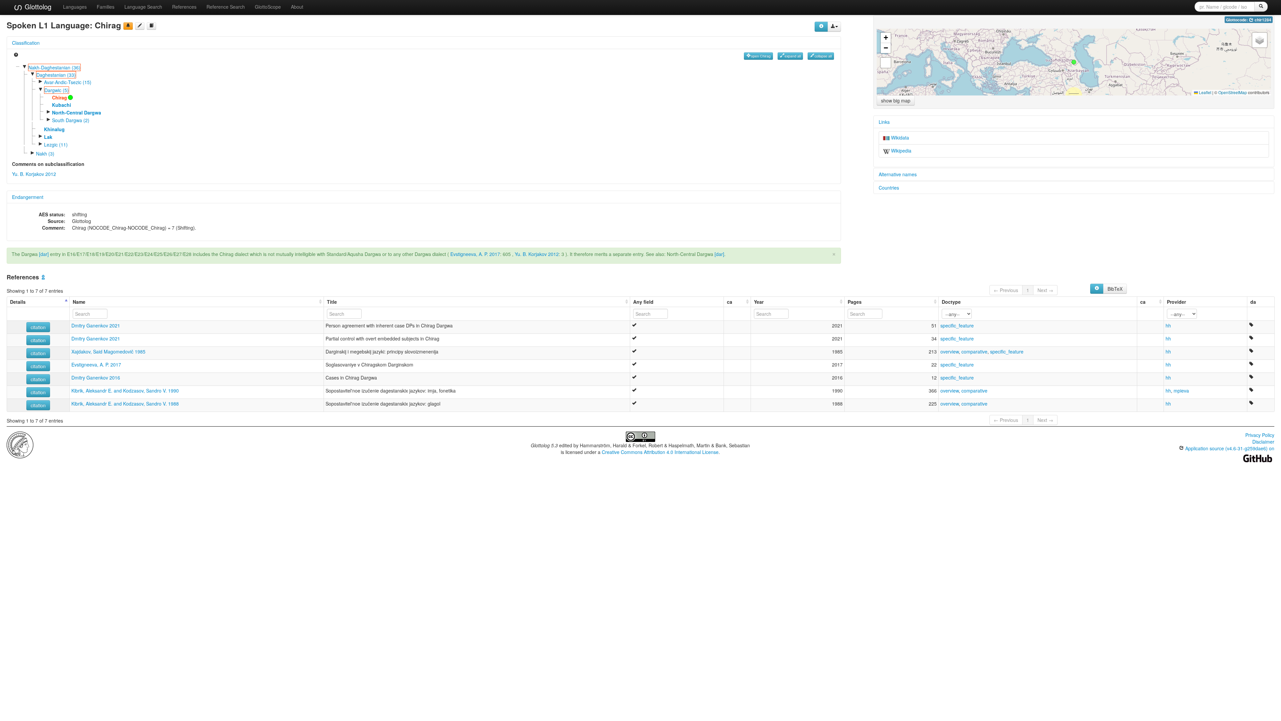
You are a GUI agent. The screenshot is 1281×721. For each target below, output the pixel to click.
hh (1168, 325)
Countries (889, 187)
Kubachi (61, 104)
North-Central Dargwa (76, 112)
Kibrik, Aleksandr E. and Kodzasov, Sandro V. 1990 (125, 390)
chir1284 (1262, 20)
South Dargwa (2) (70, 120)
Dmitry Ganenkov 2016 (95, 377)
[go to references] (151, 26)
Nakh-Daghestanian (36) (54, 67)
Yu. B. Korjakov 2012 (34, 174)
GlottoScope (268, 6)
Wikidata (899, 137)
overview (949, 351)
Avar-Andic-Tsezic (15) (67, 82)
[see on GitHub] (139, 26)
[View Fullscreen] (886, 63)
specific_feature (957, 325)
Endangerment (27, 197)
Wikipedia (900, 150)
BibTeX (1115, 288)
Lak (48, 137)
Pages (855, 301)
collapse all (823, 55)
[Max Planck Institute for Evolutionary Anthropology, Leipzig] (20, 444)
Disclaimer (1263, 441)
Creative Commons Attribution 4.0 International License (660, 452)
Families (105, 6)
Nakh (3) (45, 153)
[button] (1074, 62)
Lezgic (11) (56, 144)
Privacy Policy (1259, 435)
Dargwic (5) (56, 90)
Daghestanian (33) (56, 74)
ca (729, 301)
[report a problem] (128, 26)
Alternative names (898, 174)
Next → (1045, 290)
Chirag (59, 97)
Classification (26, 42)
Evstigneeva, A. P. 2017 (475, 254)
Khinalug (54, 129)
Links (884, 121)
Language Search (143, 6)
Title (332, 301)
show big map (895, 100)
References (184, 6)
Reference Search (225, 6)
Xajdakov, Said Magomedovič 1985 (108, 351)
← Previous (1006, 290)
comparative (974, 351)
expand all (793, 55)
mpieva (1181, 390)
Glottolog (37, 6)
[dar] (44, 254)
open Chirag (761, 55)
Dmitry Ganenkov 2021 (95, 325)
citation (38, 327)
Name (79, 301)
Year (759, 301)
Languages (75, 6)
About (297, 6)
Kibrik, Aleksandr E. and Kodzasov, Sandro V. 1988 (125, 403)
